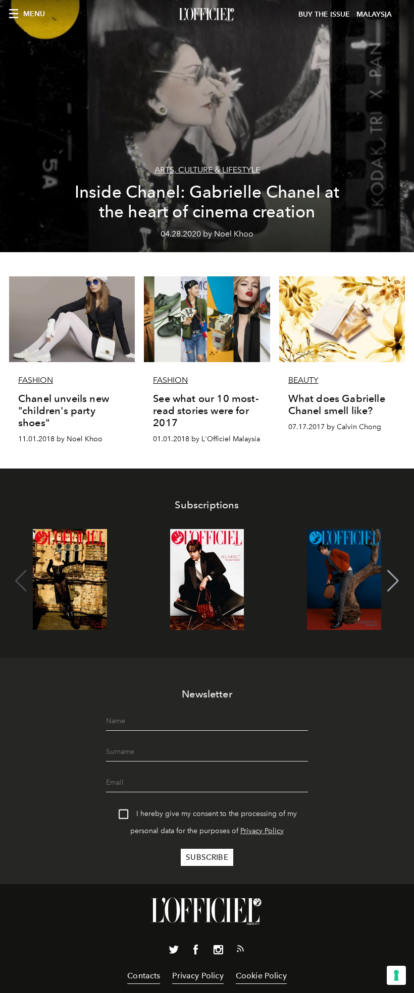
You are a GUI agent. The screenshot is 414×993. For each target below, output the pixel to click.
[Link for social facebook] (196, 952)
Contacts (143, 975)
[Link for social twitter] (174, 952)
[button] (393, 581)
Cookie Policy (261, 975)
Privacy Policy (262, 831)
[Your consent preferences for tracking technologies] (396, 975)
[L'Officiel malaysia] (207, 14)
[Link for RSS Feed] (240, 951)
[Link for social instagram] (218, 952)
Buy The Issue (324, 14)
